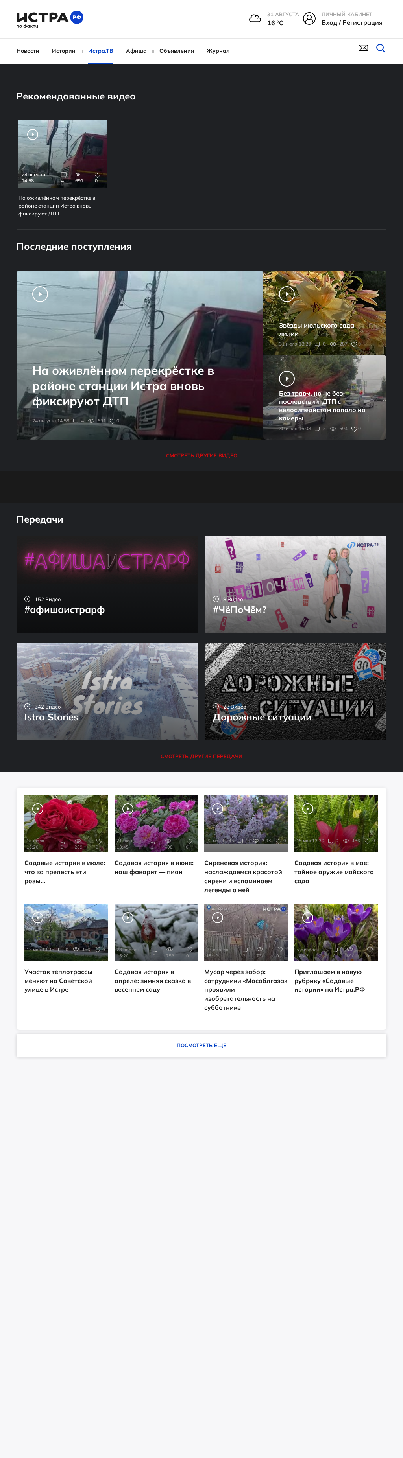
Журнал (218, 50)
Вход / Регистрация (352, 22)
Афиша (136, 50)
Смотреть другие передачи (201, 756)
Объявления (176, 50)
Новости (28, 50)
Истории (64, 50)
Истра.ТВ (100, 50)
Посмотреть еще (201, 1045)
